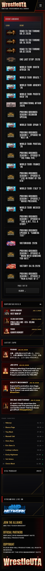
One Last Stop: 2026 (30, 59)
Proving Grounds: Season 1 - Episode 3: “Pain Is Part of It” (30, 276)
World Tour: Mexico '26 (30, 208)
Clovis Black (10, 464)
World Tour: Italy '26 (31, 188)
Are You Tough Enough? (14, 526)
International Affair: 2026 (31, 104)
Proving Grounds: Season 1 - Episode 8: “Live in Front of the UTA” (30, 177)
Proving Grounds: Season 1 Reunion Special (29, 114)
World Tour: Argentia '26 (31, 86)
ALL (40, 304)
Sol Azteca (9, 459)
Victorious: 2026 (28, 243)
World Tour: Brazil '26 (31, 77)
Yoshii (12, 329)
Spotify (39, 471)
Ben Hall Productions (13, 538)
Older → (22, 291)
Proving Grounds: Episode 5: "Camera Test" (29, 233)
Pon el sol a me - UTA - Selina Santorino (22, 323)
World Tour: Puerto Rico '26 (30, 95)
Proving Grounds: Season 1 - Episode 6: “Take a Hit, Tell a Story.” (30, 220)
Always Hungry (16, 332)
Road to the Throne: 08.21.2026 (30, 32)
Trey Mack (9, 432)
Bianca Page (10, 427)
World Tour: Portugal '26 (31, 145)
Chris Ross (10, 441)
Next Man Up (15, 313)
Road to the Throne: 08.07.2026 (30, 50)
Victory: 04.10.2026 (30, 266)
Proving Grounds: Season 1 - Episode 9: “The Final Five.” (30, 155)
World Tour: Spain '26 (31, 124)
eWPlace (7, 535)
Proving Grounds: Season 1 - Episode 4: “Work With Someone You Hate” (30, 254)
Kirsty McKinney (19, 382)
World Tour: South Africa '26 (29, 68)
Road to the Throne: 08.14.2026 (30, 41)
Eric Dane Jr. (10, 445)
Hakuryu (9, 423)
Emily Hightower (12, 455)
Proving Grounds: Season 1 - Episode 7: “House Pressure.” (30, 198)
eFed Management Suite (24, 535)
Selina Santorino (16, 319)
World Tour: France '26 (30, 165)
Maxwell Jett (10, 436)
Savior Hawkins (16, 310)
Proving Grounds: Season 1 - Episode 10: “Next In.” (30, 135)
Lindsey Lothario (12, 450)
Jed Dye (14, 365)
